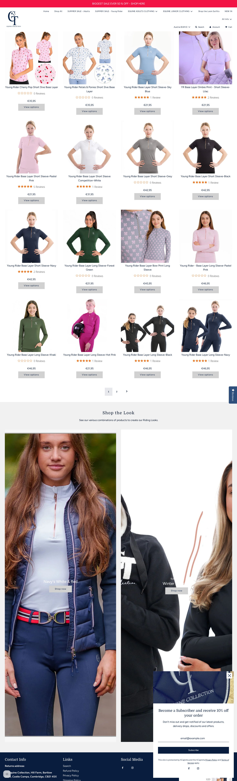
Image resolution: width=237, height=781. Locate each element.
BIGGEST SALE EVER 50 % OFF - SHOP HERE (118, 3)
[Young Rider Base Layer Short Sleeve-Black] (205, 146)
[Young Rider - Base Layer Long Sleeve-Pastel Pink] (205, 236)
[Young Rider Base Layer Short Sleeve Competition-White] (89, 146)
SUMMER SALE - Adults (79, 11)
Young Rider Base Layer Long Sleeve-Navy (205, 354)
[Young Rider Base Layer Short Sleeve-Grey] (147, 146)
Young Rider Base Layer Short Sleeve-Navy (31, 265)
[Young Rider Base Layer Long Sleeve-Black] (147, 325)
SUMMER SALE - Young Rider (109, 11)
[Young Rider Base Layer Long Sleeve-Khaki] (31, 325)
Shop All (58, 11)
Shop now (60, 589)
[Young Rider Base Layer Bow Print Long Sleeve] (147, 236)
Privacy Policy (71, 775)
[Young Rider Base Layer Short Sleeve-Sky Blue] (147, 57)
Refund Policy (71, 770)
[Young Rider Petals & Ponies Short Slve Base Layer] (89, 57)
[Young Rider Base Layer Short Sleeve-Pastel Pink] (31, 146)
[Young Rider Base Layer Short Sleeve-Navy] (31, 236)
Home (46, 11)
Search (67, 765)
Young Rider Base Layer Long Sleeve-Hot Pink (89, 354)
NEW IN (228, 11)
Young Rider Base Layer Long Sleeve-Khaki (31, 354)
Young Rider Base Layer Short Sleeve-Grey (147, 176)
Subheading (177, 578)
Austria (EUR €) (181, 27)
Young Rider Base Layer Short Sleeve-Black (205, 176)
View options (31, 107)
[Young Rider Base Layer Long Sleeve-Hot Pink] (89, 325)
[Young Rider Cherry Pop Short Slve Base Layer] (31, 57)
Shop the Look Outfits (209, 11)
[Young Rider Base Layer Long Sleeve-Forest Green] (89, 236)
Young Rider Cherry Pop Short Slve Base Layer (31, 87)
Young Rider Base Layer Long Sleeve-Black (147, 354)
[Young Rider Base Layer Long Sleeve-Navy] (205, 325)
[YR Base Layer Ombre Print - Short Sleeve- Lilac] (205, 57)
